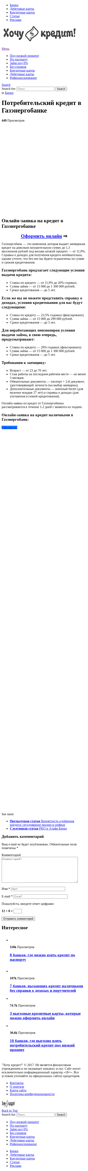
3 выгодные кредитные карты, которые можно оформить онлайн (45, 1015)
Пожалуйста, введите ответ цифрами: (28, 903)
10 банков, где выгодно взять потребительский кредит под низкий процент (42, 1045)
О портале (17, 1086)
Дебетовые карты (22, 8)
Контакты (17, 1083)
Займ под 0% (19, 63)
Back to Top (10, 1110)
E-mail (7, 896)
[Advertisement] (44, 170)
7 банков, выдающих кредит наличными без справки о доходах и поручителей (46, 988)
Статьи (15, 16)
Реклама (15, 20)
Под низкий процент (24, 55)
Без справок (18, 66)
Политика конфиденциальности (32, 1094)
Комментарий (11, 855)
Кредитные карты (22, 12)
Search (6, 85)
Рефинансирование (23, 78)
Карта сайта (18, 1090)
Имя (6, 889)
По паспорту (19, 59)
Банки (14, 5)
